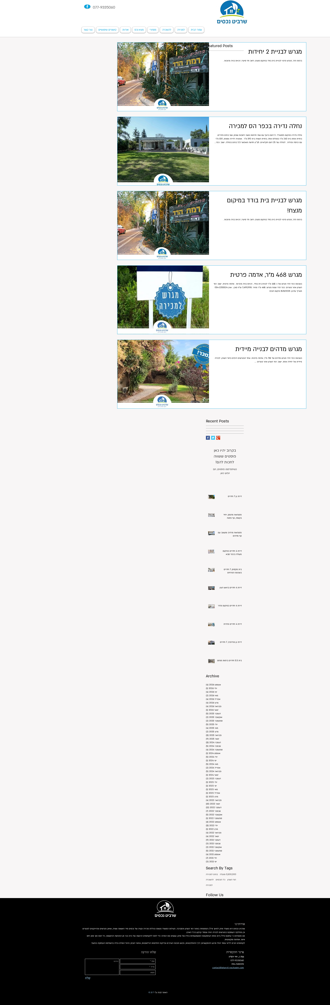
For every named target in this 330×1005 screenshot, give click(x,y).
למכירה (209, 885)
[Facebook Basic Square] (208, 438)
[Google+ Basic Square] (218, 438)
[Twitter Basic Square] (213, 438)
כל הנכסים (220, 879)
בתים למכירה (212, 874)
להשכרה (210, 879)
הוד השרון (231, 879)
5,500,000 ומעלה (228, 874)
